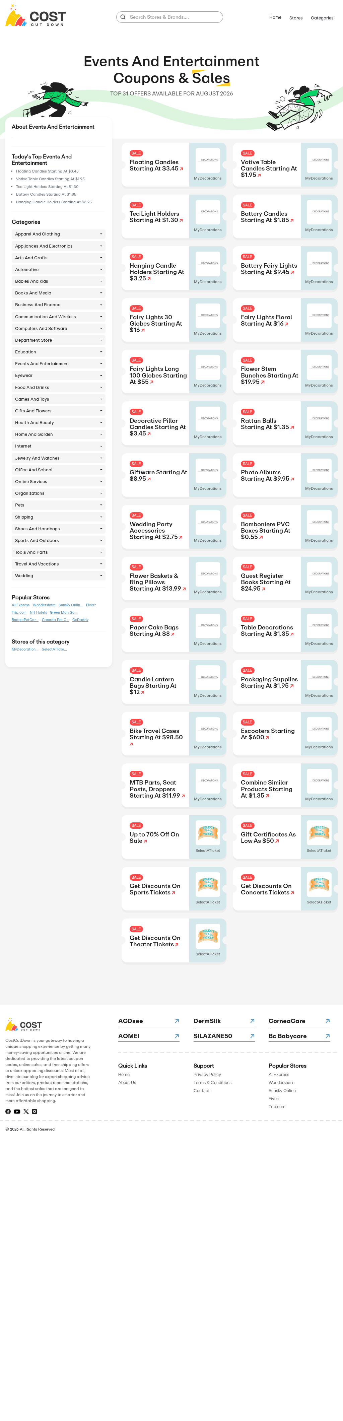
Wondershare (44, 605)
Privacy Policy (207, 1074)
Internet (23, 446)
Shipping (24, 517)
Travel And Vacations (37, 564)
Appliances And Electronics (44, 246)
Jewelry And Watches (37, 458)
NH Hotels (38, 612)
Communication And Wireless (45, 317)
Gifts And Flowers (33, 411)
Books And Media (33, 293)
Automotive (27, 269)
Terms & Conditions (212, 1082)
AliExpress (20, 605)
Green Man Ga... (64, 612)
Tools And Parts (31, 552)
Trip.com (19, 612)
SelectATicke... (54, 649)
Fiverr (91, 605)
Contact (202, 1090)
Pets (19, 505)
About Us (127, 1082)
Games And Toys (32, 399)
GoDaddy (80, 620)
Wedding (24, 575)
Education (25, 352)
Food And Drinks (32, 387)
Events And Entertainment (42, 363)
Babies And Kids (31, 281)
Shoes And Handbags (37, 529)
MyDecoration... (25, 649)
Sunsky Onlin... (71, 605)
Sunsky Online (282, 1090)
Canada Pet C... (55, 620)
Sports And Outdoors (37, 540)
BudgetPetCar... (25, 620)
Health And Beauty (34, 422)
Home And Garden (34, 434)
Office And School (34, 470)
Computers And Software (41, 328)
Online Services (31, 481)
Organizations (30, 493)
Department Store (33, 340)
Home (275, 17)
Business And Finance (37, 304)
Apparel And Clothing (37, 234)
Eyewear (23, 375)
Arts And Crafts (31, 258)
